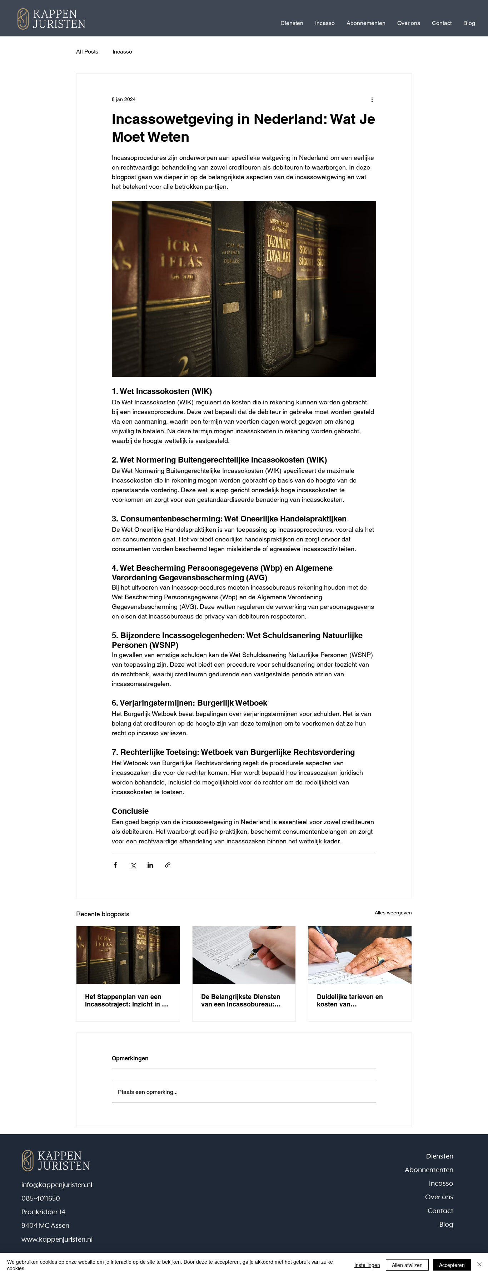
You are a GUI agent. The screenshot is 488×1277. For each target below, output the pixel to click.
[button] (291, 23)
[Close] (479, 1264)
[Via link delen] (167, 865)
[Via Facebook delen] (115, 865)
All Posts (87, 51)
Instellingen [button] (367, 1264)
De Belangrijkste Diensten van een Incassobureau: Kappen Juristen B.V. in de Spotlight (241, 1000)
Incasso (122, 51)
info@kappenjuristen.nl (56, 1185)
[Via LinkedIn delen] (150, 865)
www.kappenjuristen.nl (57, 1240)
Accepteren (452, 1264)
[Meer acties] (372, 99)
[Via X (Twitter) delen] (132, 865)
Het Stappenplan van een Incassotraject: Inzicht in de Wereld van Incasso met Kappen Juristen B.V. (127, 1000)
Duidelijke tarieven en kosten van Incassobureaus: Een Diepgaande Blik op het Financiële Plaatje (352, 1000)
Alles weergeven (393, 912)
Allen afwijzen (407, 1264)
